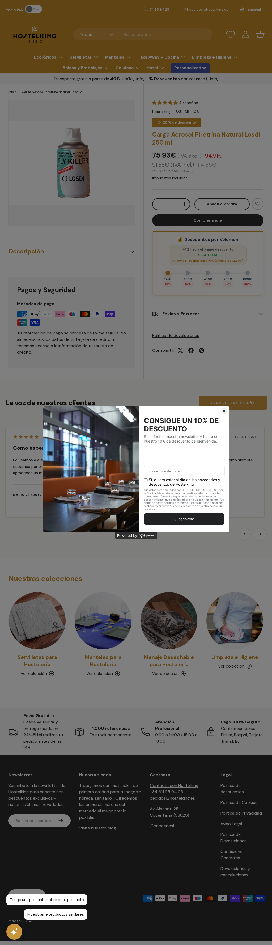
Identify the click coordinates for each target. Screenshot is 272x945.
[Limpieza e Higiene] (234, 620)
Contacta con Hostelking (174, 785)
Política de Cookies (238, 802)
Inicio (12, 91)
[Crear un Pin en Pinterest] (201, 350)
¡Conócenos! (162, 826)
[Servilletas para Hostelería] (37, 620)
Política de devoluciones (175, 335)
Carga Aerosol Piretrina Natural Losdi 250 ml (54, 91)
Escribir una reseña (233, 403)
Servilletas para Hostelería (37, 661)
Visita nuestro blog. (98, 828)
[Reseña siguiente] (260, 534)
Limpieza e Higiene (234, 657)
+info (138, 78)
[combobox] (143, 34)
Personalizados (190, 68)
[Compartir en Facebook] (191, 350)
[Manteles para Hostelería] (103, 620)
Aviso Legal (231, 824)
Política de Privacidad (241, 813)
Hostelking (161, 111)
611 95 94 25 (159, 9)
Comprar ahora (208, 220)
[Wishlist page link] (230, 34)
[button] (260, 34)
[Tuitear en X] (180, 350)
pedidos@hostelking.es (208, 9)
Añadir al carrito (222, 204)
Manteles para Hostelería (103, 661)
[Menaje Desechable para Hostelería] (169, 620)
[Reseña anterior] (244, 534)
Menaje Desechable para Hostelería (169, 661)
